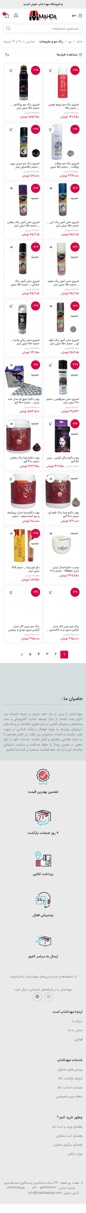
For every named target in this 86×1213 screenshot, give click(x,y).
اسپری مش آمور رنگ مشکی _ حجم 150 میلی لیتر (25, 284)
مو (70, 41)
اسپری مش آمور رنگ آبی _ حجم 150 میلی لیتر (63, 224)
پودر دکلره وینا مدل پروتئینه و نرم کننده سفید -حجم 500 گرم (23, 516)
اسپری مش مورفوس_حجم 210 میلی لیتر (63, 401)
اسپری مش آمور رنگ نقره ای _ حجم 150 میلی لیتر (64, 342)
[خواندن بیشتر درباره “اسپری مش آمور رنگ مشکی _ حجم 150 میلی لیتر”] (11, 247)
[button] (11, 479)
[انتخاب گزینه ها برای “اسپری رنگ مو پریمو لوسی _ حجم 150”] (51, 70)
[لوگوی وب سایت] (43, 15)
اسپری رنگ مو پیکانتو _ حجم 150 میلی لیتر (25, 106)
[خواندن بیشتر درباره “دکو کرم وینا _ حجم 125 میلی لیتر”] (11, 534)
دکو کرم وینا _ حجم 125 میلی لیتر (25, 569)
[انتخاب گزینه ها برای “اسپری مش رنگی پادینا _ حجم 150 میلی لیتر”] (11, 306)
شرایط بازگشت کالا (70, 1078)
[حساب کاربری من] (16, 15)
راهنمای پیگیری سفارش (68, 1144)
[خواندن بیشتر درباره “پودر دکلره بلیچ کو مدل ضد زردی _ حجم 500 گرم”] (11, 365)
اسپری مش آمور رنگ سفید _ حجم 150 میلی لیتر (63, 283)
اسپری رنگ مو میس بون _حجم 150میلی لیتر (24, 165)
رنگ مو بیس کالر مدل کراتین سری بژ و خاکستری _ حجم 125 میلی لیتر (63, 629)
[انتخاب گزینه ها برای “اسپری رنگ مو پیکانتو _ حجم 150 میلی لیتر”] (11, 70)
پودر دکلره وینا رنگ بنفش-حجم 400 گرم (24, 459)
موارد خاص (75, 1154)
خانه (80, 41)
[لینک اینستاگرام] (48, 996)
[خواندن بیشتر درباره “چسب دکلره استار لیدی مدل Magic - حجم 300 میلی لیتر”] (51, 534)
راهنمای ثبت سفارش (69, 1135)
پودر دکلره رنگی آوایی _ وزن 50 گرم (63, 459)
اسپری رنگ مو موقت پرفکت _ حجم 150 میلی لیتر (64, 167)
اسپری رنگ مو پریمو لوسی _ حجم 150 (63, 106)
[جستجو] (8, 28)
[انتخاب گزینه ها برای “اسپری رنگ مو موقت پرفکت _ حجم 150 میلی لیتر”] (51, 129)
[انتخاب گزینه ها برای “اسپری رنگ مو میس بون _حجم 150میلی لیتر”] (11, 129)
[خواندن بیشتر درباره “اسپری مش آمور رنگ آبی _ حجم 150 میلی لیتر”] (51, 188)
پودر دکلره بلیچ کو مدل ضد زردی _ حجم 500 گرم (23, 401)
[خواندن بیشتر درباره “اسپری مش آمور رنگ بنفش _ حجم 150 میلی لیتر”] (11, 188)
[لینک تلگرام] (37, 996)
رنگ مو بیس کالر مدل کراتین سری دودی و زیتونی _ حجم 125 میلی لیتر (23, 629)
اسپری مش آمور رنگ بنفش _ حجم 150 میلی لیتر (23, 224)
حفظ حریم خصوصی (69, 1096)
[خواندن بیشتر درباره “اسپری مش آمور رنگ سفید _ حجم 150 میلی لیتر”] (51, 247)
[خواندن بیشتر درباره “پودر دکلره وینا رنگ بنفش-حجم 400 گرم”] (11, 424)
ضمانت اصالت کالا (70, 1087)
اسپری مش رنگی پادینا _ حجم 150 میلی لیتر (25, 342)
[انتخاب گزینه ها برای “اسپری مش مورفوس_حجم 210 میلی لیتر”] (51, 365)
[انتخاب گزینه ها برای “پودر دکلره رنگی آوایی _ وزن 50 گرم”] (51, 424)
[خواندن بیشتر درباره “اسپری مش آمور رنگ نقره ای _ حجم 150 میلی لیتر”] (51, 306)
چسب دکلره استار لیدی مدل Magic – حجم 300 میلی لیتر (64, 570)
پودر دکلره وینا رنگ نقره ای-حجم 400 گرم (63, 514)
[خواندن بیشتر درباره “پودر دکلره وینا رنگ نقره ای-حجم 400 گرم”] (51, 479)
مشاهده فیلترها (67, 55)
